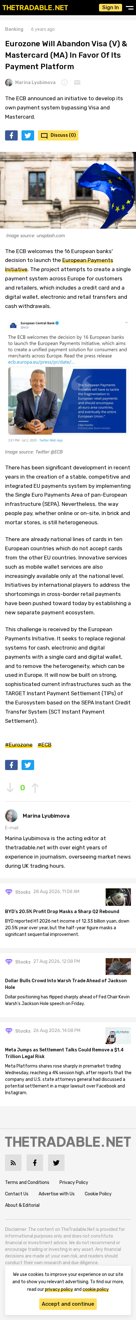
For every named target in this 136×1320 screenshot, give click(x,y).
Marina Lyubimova (35, 82)
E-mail (11, 828)
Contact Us (16, 1194)
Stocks (23, 892)
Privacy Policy (73, 1182)
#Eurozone (19, 745)
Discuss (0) (63, 135)
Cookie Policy (98, 1194)
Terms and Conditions (27, 1182)
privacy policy (59, 1289)
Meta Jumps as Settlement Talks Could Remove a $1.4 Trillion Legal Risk (64, 1053)
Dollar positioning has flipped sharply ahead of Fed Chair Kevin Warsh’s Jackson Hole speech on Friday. (67, 1000)
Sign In (110, 7)
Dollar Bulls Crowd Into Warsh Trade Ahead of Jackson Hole (66, 984)
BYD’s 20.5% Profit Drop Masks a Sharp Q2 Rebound (62, 911)
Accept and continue (68, 1304)
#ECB (45, 745)
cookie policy (96, 1289)
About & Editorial (22, 1205)
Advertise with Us (57, 1194)
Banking (14, 29)
